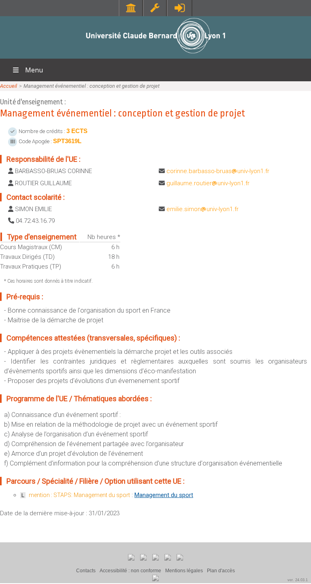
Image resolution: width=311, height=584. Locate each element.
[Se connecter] (179, 8)
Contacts (86, 570)
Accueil (8, 86)
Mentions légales (184, 570)
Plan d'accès (221, 570)
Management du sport (163, 495)
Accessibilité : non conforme (130, 570)
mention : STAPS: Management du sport (79, 495)
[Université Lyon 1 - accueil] (155, 54)
